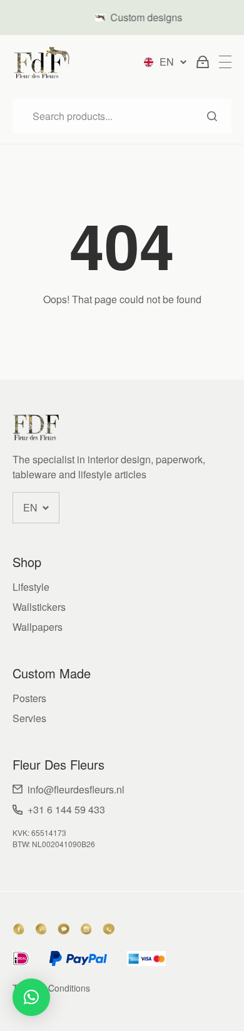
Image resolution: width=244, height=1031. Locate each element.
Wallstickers (39, 607)
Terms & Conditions (51, 988)
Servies (29, 718)
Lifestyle (31, 587)
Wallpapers (38, 627)
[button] (31, 997)
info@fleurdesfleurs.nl (76, 789)
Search (211, 116)
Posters (29, 698)
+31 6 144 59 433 (66, 809)
